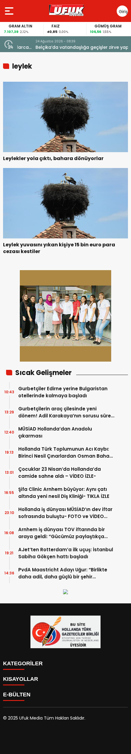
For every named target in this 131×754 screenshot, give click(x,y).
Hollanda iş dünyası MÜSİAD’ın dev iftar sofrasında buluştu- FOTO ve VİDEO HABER (65, 513)
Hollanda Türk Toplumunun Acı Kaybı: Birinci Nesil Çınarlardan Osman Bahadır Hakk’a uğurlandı (67, 452)
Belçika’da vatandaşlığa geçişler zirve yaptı (65, 47)
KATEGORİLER (23, 663)
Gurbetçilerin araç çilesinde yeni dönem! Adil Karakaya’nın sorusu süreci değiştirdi (66, 412)
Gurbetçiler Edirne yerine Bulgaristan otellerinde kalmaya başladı (63, 392)
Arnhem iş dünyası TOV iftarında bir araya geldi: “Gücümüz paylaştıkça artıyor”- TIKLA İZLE (61, 533)
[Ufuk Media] (66, 11)
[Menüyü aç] (10, 11)
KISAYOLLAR (20, 679)
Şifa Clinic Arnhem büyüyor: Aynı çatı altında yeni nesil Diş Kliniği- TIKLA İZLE (63, 492)
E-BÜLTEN (16, 694)
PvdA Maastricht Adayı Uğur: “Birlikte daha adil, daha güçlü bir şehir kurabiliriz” (62, 573)
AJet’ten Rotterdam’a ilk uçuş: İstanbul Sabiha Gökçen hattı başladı (65, 553)
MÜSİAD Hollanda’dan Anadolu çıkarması (55, 432)
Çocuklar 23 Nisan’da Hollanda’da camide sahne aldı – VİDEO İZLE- (59, 472)
